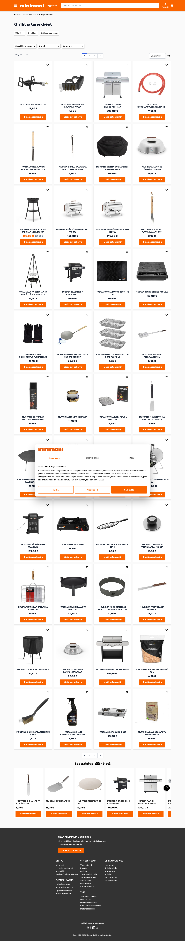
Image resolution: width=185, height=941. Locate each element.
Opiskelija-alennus (64, 890)
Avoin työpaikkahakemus (67, 874)
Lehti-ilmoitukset (63, 884)
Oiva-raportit (86, 900)
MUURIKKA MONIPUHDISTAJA (72, 417)
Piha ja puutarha (29, 15)
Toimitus (108, 874)
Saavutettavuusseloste (90, 906)
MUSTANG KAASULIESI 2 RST (112, 732)
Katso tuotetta (28, 813)
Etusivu (17, 15)
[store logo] (32, 5)
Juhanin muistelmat (64, 868)
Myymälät (60, 871)
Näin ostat (109, 865)
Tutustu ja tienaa (63, 893)
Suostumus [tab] (54, 458)
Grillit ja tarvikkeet (46, 15)
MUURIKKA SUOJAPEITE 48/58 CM (33, 669)
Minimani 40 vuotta (64, 887)
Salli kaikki (129, 490)
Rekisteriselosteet (88, 903)
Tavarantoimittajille (88, 874)
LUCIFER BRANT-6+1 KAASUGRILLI (112, 669)
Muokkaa (91, 490)
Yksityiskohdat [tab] (92, 458)
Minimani (60, 865)
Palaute (83, 868)
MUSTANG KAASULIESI (73, 544)
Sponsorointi (85, 880)
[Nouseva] (168, 55)
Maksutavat (110, 871)
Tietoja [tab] (131, 458)
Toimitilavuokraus (88, 877)
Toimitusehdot (111, 868)
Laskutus (84, 871)
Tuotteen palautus (88, 896)
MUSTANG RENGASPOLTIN (33, 104)
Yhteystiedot (86, 865)
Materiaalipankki (87, 909)
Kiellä (55, 490)
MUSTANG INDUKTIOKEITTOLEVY (152, 292)
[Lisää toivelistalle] (47, 64)
